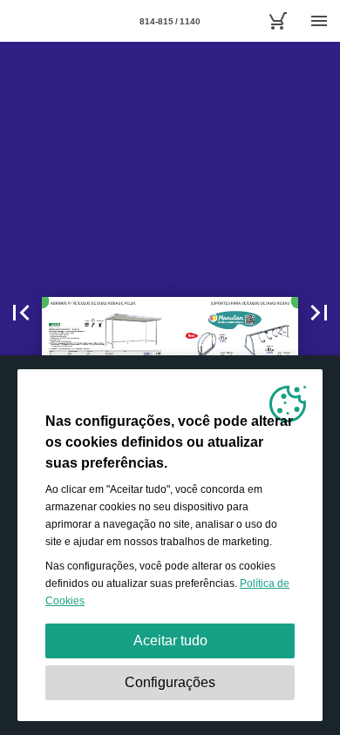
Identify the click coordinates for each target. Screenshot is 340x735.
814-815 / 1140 (170, 21)
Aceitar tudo (170, 640)
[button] (21, 312)
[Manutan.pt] (277, 21)
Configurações (170, 682)
